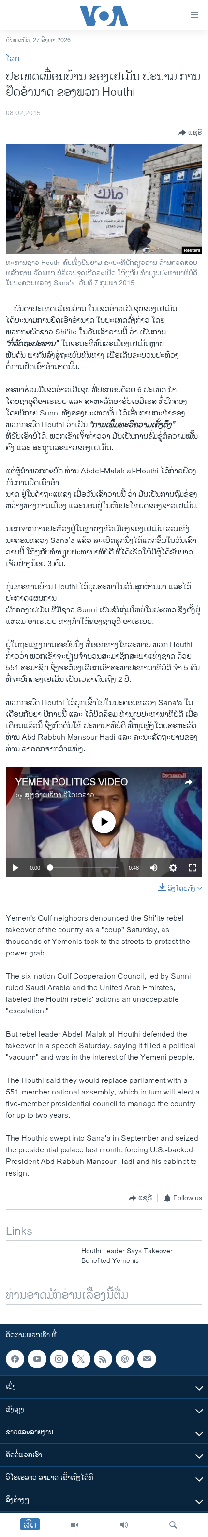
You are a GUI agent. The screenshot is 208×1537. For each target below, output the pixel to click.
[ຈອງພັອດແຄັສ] (146, 1359)
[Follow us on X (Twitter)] (81, 1359)
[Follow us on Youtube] (37, 1359)
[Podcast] (125, 1359)
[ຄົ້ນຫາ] (173, 1525)
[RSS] (103, 1359)
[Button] (190, 132)
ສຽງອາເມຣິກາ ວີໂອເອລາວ (59, 795)
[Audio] (123, 1525)
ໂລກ (12, 59)
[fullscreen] (192, 867)
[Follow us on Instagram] (59, 1359)
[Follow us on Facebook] (15, 1359)
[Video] (74, 1525)
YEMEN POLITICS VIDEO (71, 782)
